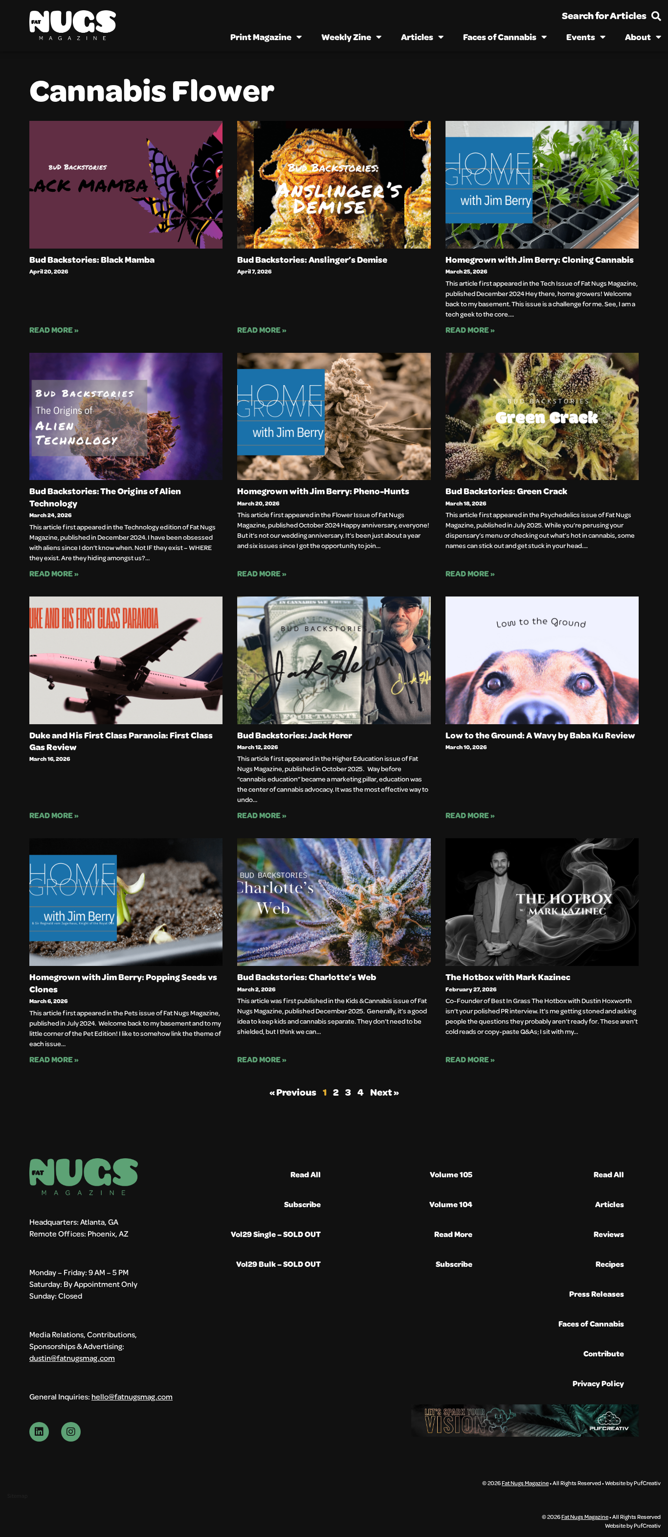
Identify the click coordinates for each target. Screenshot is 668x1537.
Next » (384, 1092)
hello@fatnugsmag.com (132, 1396)
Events (580, 37)
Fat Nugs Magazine (525, 1483)
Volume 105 (451, 1174)
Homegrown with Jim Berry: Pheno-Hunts (323, 491)
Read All (305, 1174)
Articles (417, 37)
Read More (453, 1234)
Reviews (609, 1234)
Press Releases (596, 1293)
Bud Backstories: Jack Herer (294, 735)
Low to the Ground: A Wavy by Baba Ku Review (540, 735)
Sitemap (17, 1495)
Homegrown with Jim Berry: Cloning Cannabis (539, 259)
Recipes (610, 1264)
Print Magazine (260, 37)
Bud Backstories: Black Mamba (92, 259)
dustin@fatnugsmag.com (72, 1358)
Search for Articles (604, 15)
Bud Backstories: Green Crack (506, 491)
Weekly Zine (346, 37)
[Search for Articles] (656, 16)
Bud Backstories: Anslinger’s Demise (312, 259)
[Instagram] (71, 1432)
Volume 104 (450, 1204)
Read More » (54, 329)
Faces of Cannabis (499, 37)
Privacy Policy (598, 1383)
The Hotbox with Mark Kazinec (507, 977)
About (638, 37)
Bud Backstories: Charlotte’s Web (306, 977)
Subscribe (302, 1204)
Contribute (603, 1353)
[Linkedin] (39, 1432)
